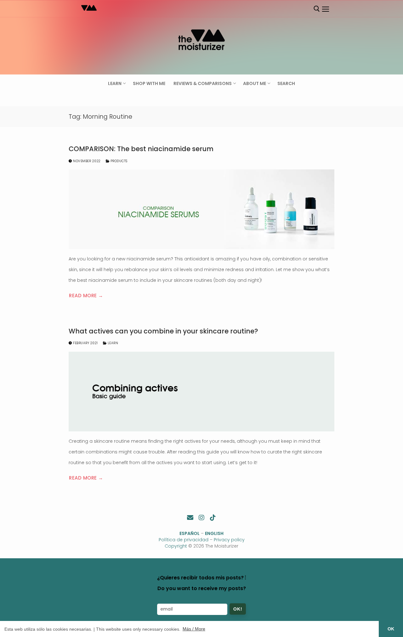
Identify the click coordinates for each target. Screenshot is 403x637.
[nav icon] (325, 9)
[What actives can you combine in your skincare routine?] (201, 391)
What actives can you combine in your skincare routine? (163, 331)
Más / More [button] (194, 628)
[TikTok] (213, 517)
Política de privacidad (183, 540)
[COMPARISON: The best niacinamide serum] (201, 209)
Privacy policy (229, 540)
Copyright (176, 546)
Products (118, 161)
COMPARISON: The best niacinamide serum (141, 149)
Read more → (86, 295)
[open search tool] (317, 9)
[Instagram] (201, 517)
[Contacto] (190, 517)
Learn (112, 343)
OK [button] (391, 628)
